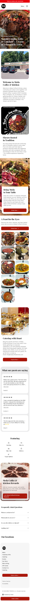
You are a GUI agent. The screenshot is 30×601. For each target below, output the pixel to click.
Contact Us (5, 565)
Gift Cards (5, 562)
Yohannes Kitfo (6, 551)
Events (4, 556)
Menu (22, 6)
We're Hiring (5, 560)
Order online (14, 598)
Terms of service (6, 578)
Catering (4, 554)
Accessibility (5, 580)
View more (5, 386)
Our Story (5, 558)
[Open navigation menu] (27, 6)
